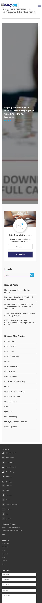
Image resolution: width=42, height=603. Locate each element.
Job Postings (9, 371)
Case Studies (9, 346)
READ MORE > (9, 120)
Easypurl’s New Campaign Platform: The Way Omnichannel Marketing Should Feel (19, 306)
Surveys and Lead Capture (15, 422)
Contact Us (5, 554)
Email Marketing (11, 366)
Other (6, 386)
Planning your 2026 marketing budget (17, 291)
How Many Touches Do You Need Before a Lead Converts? (18, 298)
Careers (4, 550)
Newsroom (5, 547)
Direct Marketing (11, 356)
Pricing (3, 534)
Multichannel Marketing (14, 381)
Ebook (7, 361)
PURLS (7, 406)
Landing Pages (10, 376)
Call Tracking (9, 341)
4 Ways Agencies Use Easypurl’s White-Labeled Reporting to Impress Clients (19, 322)
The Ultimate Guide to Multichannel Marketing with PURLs (19, 314)
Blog (3, 564)
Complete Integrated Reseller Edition (12, 530)
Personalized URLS (12, 396)
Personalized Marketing (14, 391)
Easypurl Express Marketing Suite (11, 527)
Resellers (4, 561)
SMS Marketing (10, 416)
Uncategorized (10, 427)
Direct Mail (9, 351)
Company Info (5, 543)
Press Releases (10, 401)
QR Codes (8, 411)
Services (4, 557)
